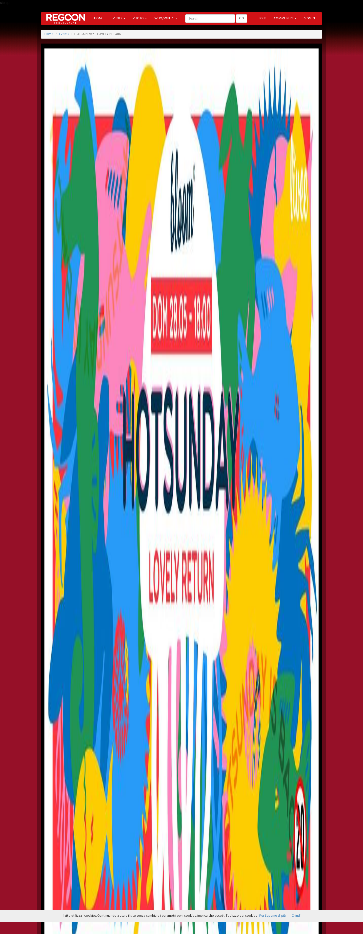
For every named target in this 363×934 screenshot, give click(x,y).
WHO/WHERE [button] (164, 18)
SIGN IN (309, 18)
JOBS (262, 18)
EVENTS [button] (117, 18)
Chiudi (296, 916)
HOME (98, 18)
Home (49, 34)
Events (64, 34)
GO (241, 18)
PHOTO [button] (138, 18)
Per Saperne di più (272, 916)
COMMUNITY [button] (284, 18)
